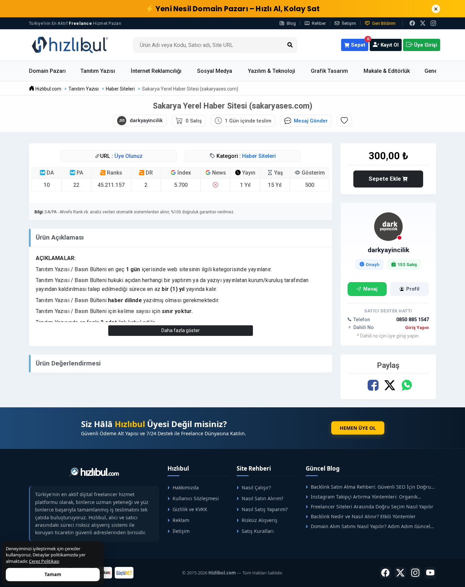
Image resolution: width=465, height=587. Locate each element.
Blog (291, 23)
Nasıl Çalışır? (256, 487)
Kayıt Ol (389, 45)
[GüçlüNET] (124, 572)
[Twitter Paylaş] (390, 385)
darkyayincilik (388, 250)
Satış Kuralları (258, 531)
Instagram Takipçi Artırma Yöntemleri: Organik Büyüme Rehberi (361, 496)
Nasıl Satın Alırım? (262, 498)
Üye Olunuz (128, 156)
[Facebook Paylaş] (373, 385)
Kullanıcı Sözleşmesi (196, 498)
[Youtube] (430, 572)
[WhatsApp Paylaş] (406, 385)
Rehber (319, 23)
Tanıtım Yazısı (97, 71)
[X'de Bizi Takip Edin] (423, 23)
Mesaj (370, 289)
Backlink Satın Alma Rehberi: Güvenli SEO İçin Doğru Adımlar (368, 487)
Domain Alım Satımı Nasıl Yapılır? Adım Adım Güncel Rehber (368, 526)
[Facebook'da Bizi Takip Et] (412, 23)
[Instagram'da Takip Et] (433, 23)
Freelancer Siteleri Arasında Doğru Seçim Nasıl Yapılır (372, 506)
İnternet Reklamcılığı (156, 71)
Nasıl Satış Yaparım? (265, 509)
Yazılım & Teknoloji (271, 71)
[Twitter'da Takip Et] (400, 572)
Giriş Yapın (417, 327)
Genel (431, 71)
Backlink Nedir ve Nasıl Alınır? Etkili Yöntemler (363, 516)
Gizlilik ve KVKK (190, 509)
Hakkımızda (186, 487)
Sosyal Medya (214, 71)
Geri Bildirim (384, 23)
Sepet (359, 43)
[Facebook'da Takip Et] (385, 572)
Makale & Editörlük (387, 71)
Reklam (181, 520)
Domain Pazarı (47, 71)
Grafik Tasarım (329, 71)
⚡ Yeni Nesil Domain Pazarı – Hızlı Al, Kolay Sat (232, 9)
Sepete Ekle (385, 178)
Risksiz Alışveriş (259, 520)
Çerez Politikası (44, 561)
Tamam (53, 574)
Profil (412, 289)
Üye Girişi (425, 45)
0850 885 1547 (412, 320)
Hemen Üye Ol (358, 428)
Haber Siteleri (259, 156)
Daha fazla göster (180, 330)
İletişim (349, 23)
